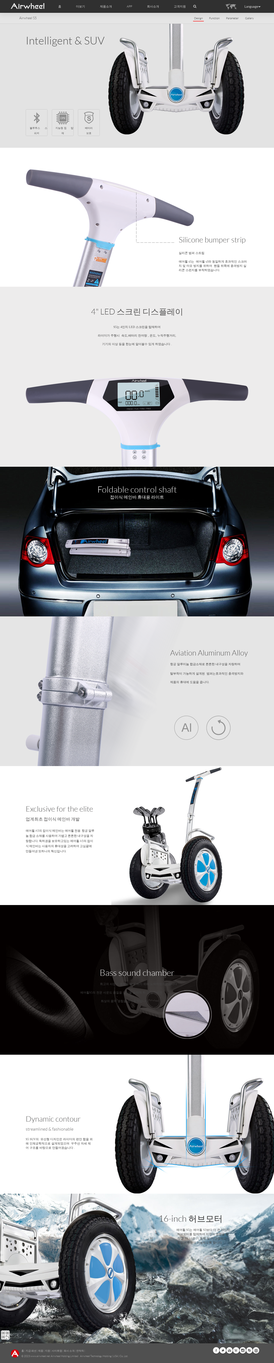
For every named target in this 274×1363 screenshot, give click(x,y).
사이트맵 (57, 1350)
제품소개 (106, 6)
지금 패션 (31, 1350)
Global (256, 1350)
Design (198, 18)
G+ (236, 1350)
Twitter (223, 1350)
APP (129, 6)
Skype (249, 1350)
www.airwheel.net (40, 1356)
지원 (47, 1350)
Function (214, 18)
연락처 (80, 1350)
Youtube (229, 1350)
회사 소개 (69, 1350)
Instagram (243, 1350)
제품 (40, 1350)
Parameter (232, 18)
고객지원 (180, 6)
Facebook (216, 1350)
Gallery (249, 18)
